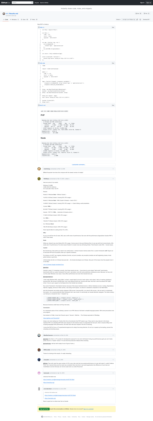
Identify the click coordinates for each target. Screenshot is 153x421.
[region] (76, 45)
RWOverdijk (47, 349)
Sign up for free (44, 409)
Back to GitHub (44, 2)
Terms (55, 416)
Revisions (15, 19)
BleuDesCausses (48, 335)
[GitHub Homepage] (42, 417)
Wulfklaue (46, 178)
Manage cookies (90, 416)
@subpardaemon (48, 276)
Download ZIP (146, 19)
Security (64, 416)
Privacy (59, 416)
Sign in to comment (88, 409)
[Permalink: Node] (39, 138)
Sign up (148, 2)
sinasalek (46, 359)
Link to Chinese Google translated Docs (53, 264)
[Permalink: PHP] (39, 115)
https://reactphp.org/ (48, 382)
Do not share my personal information (103, 416)
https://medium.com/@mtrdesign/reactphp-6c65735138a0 (58, 379)
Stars (25, 19)
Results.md (13, 14)
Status (69, 416)
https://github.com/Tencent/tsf (51, 318)
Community (74, 416)
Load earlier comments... (79, 164)
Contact (83, 416)
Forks (34, 19)
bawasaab (46, 373)
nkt (7, 14)
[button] (137, 19)
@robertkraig (47, 343)
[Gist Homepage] (5, 3)
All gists (37, 2)
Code (6, 19)
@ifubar (45, 363)
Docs (79, 416)
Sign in (142, 2)
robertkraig (47, 168)
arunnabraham (48, 388)
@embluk (45, 267)
